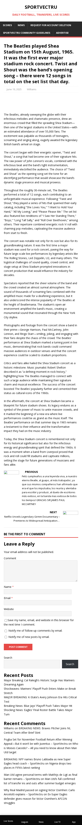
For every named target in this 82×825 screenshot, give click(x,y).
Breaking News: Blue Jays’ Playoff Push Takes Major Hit (38, 706)
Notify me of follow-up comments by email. (35, 630)
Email (7, 598)
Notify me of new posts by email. (28, 637)
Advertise (62, 32)
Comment (10, 558)
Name (8, 587)
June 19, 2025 (14, 89)
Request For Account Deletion (51, 25)
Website (9, 609)
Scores (7, 25)
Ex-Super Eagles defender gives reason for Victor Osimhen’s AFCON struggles (35, 798)
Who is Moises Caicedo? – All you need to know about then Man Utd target (41, 748)
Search (8, 657)
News (21, 25)
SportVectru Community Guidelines (26, 32)
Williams (31, 89)
